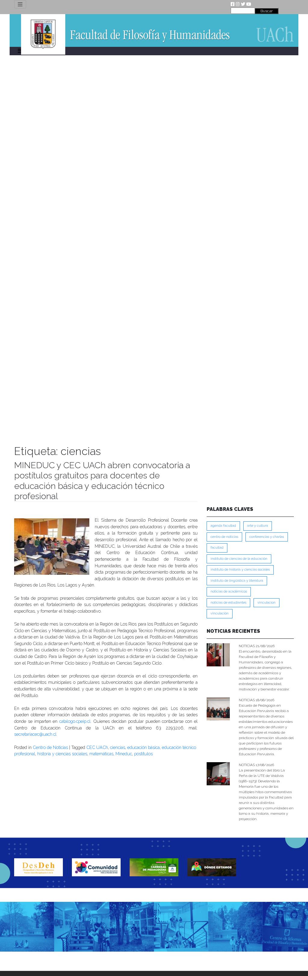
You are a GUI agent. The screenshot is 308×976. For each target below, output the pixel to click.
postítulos (143, 753)
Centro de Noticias (50, 747)
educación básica (143, 747)
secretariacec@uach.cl (35, 734)
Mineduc (124, 753)
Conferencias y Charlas (266, 537)
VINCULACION (266, 603)
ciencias (117, 747)
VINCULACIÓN (220, 613)
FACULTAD (217, 548)
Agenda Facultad (223, 526)
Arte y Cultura (257, 526)
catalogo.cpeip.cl (75, 721)
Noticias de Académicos (229, 591)
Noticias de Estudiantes (228, 603)
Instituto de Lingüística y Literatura (237, 581)
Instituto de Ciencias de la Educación (239, 559)
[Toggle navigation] (20, 4)
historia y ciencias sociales (62, 753)
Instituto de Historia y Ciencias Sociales (240, 569)
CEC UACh (97, 747)
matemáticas (101, 753)
